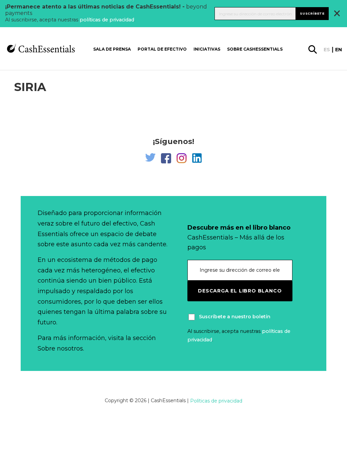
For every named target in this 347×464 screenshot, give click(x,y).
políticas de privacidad (107, 20)
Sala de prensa (112, 49)
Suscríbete (312, 13)
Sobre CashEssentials (255, 49)
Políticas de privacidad (216, 401)
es (327, 50)
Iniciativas (206, 49)
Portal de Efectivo (162, 49)
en (338, 50)
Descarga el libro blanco (240, 291)
